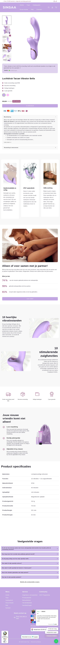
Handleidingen (27, 605)
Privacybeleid (26, 597)
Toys (28, 5)
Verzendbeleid (27, 603)
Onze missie (24, 9)
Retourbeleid (26, 600)
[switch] (4, 642)
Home (22, 5)
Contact (39, 9)
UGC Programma (44, 595)
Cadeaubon (36, 5)
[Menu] (7, 631)
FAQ (32, 9)
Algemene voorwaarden (30, 595)
